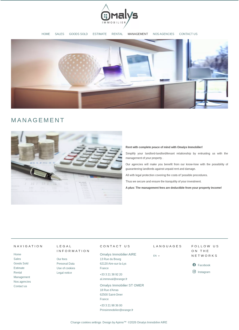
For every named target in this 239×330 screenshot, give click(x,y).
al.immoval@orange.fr (113, 279)
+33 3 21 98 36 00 (111, 305)
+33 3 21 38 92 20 (111, 274)
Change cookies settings (86, 322)
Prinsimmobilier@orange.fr (116, 309)
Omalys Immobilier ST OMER (122, 285)
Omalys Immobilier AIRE (118, 254)
